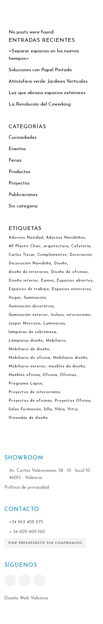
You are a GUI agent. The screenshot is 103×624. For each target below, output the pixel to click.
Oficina (50, 375)
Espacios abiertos (75, 280)
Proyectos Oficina (73, 401)
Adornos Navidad (26, 237)
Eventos (17, 148)
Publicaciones (23, 194)
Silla (48, 409)
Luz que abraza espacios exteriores (47, 92)
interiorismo (79, 315)
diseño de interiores (28, 272)
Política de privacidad (26, 487)
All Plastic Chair (25, 246)
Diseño (60, 263)
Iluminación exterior (28, 315)
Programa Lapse (25, 383)
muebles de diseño (67, 366)
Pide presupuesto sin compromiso (45, 543)
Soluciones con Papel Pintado (40, 70)
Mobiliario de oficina (29, 358)
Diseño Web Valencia (26, 598)
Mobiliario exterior (27, 366)
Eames (47, 280)
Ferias (15, 160)
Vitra (73, 409)
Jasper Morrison (25, 323)
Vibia (60, 409)
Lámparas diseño (26, 340)
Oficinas (68, 375)
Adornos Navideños (65, 237)
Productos (19, 171)
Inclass (57, 315)
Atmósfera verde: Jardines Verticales (48, 81)
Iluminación (35, 298)
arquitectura (56, 246)
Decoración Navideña (30, 263)
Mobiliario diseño (70, 358)
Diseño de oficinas (69, 272)
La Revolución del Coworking (40, 104)
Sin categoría (23, 206)
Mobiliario (56, 340)
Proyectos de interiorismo (34, 392)
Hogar (15, 298)
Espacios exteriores (71, 289)
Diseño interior (23, 280)
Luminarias (54, 323)
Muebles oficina (24, 375)
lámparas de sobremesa (32, 332)
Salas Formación (25, 409)
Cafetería (81, 246)
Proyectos (19, 183)
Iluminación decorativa (31, 306)
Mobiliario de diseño (29, 349)
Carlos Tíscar (22, 255)
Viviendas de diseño (28, 418)
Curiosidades (22, 137)
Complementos (52, 255)
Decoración (81, 255)
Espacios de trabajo (29, 289)
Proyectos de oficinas (30, 401)
